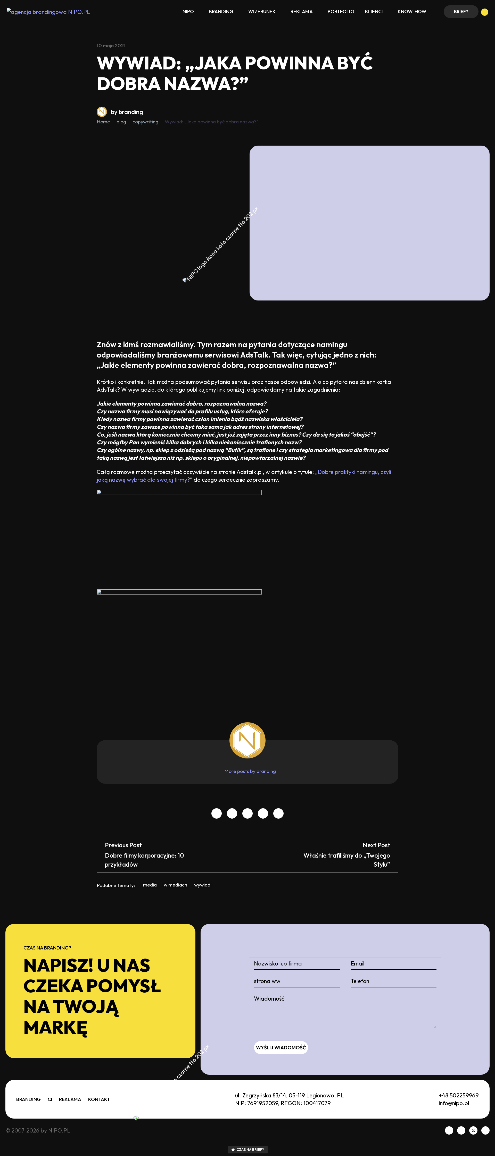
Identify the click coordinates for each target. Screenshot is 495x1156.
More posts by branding (250, 771)
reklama (302, 11)
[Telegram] (263, 813)
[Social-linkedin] (461, 1130)
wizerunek (262, 11)
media (150, 885)
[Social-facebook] (449, 1130)
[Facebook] (216, 813)
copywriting (145, 121)
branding (221, 11)
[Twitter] (232, 813)
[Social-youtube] (485, 1130)
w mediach (175, 885)
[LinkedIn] (247, 813)
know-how (412, 11)
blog (121, 121)
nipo (188, 11)
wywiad (202, 885)
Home (103, 121)
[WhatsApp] (278, 813)
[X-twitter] (473, 1130)
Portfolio (341, 11)
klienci (374, 11)
